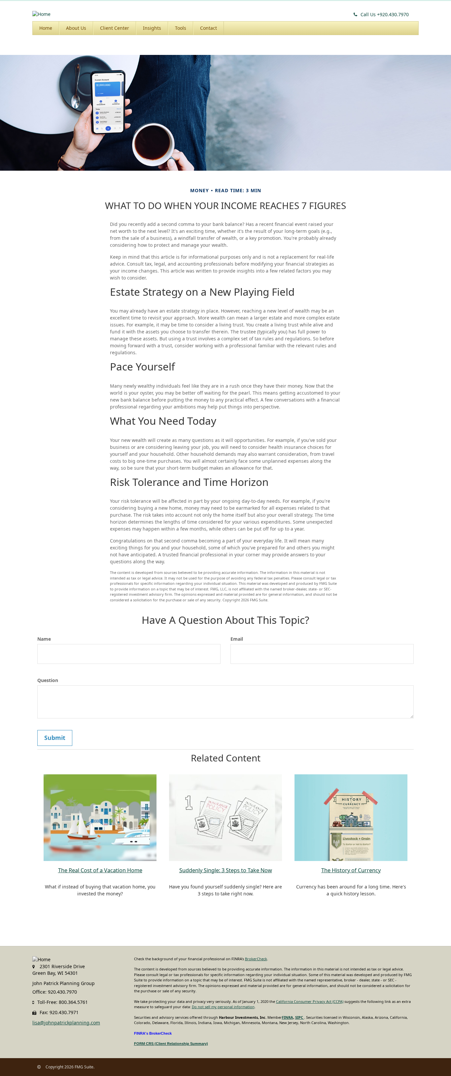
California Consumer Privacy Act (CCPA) (309, 1001)
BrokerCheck (256, 958)
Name (44, 639)
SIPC (299, 1017)
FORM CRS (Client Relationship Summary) (171, 1044)
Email (236, 639)
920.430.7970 (385, 14)
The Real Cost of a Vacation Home (100, 870)
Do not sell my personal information (223, 1006)
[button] (76, 28)
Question (47, 680)
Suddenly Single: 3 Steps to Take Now (225, 870)
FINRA (287, 1017)
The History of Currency (351, 870)
